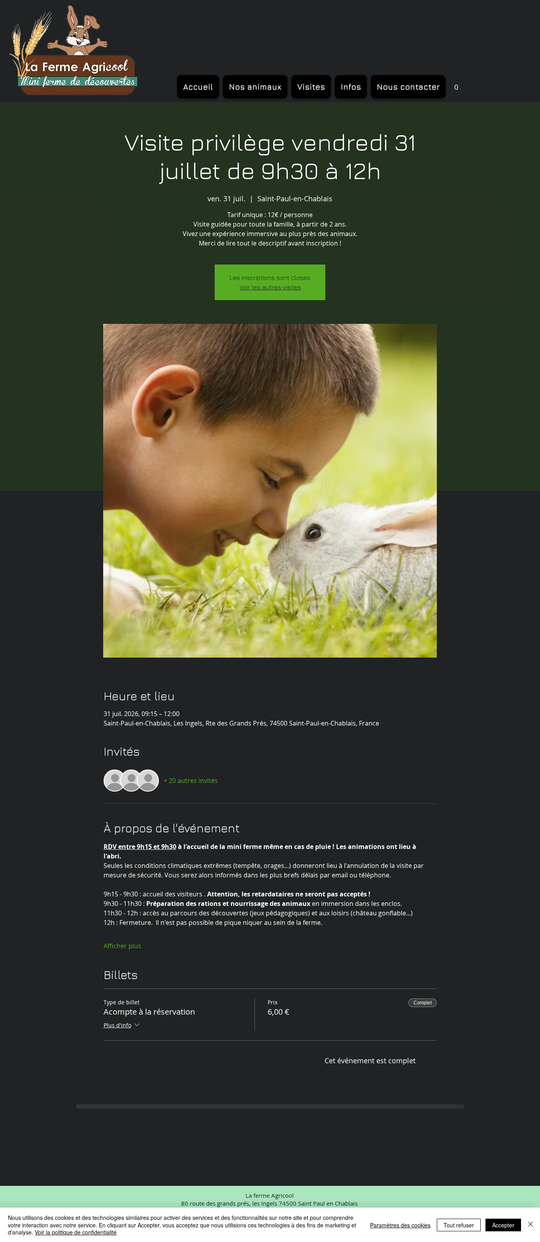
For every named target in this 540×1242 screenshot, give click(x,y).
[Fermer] (530, 1225)
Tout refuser (459, 1225)
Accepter (503, 1225)
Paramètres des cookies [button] (400, 1225)
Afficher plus (122, 945)
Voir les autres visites (270, 287)
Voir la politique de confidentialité (76, 1232)
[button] (456, 84)
